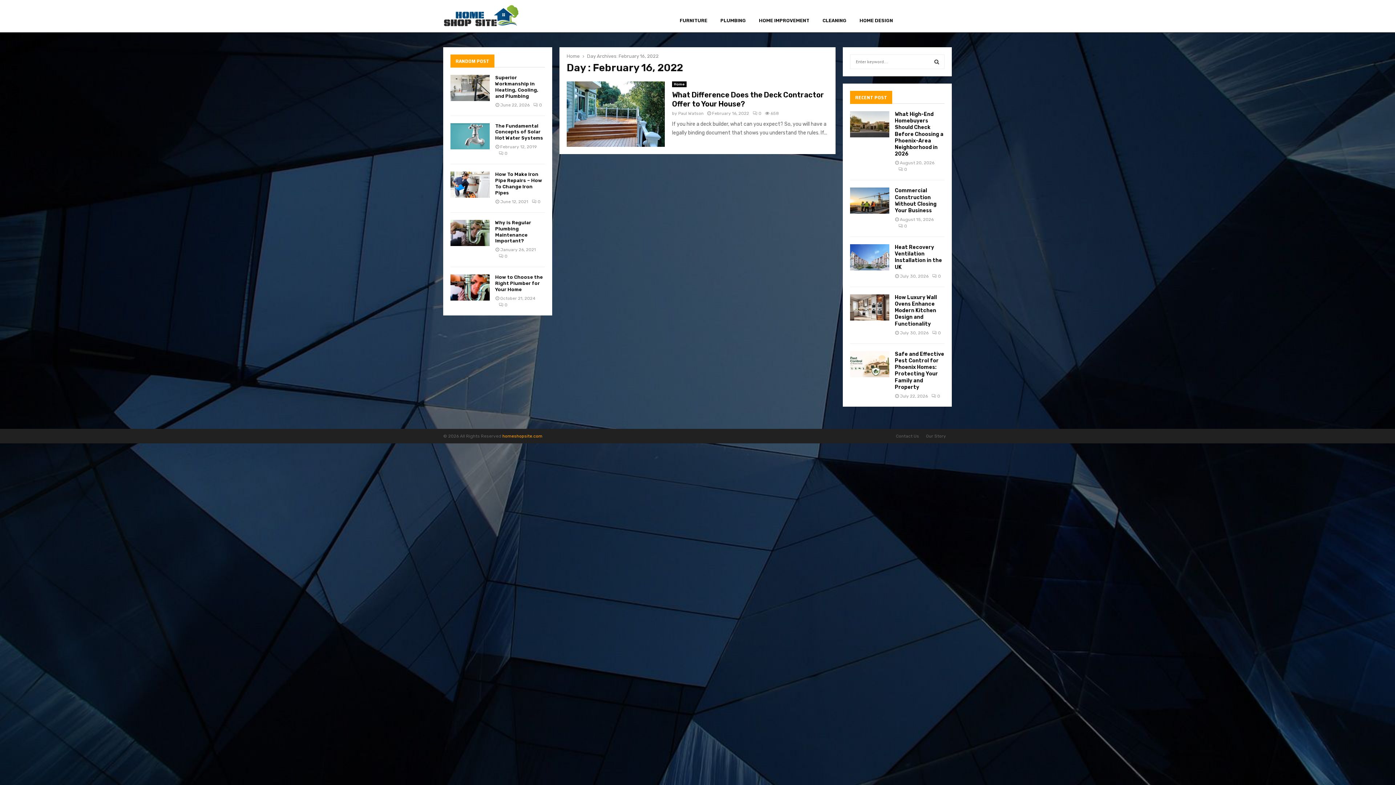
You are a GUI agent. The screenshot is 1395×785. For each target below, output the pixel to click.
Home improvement (784, 20)
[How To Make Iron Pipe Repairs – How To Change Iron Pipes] (470, 185)
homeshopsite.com (522, 436)
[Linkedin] (938, 16)
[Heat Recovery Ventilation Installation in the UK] (869, 257)
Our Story (936, 436)
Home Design (876, 20)
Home (679, 84)
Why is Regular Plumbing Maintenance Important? (513, 232)
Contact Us (907, 436)
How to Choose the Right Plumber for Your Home (519, 283)
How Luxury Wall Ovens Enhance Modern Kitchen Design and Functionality (916, 310)
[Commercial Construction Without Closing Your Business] (869, 201)
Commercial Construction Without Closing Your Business (916, 201)
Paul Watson (691, 113)
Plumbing (733, 20)
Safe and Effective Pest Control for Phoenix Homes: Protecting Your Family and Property (919, 370)
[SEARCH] (937, 62)
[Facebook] (913, 16)
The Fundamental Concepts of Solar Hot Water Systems (519, 132)
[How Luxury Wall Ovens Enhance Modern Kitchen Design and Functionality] (869, 307)
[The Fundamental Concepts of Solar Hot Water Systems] (470, 136)
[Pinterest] (930, 16)
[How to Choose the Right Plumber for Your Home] (470, 287)
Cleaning (834, 20)
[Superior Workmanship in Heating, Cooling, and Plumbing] (470, 88)
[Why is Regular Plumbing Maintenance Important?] (470, 233)
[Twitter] (921, 16)
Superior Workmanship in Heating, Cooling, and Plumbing (516, 87)
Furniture (693, 20)
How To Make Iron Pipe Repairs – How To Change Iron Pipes (518, 184)
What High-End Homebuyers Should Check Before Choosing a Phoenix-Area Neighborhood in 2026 (919, 134)
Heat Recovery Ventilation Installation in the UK (918, 257)
